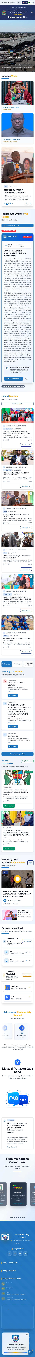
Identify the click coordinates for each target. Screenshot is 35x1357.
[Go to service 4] (17, 1217)
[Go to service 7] (23, 1217)
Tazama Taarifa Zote (12, 225)
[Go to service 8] (25, 1217)
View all (30, 862)
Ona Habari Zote (17, 404)
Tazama (14, 695)
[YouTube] (25, 1253)
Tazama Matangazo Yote (17, 754)
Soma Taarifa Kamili (12, 378)
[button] (17, 1134)
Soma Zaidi (7, 203)
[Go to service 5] (19, 1217)
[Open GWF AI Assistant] (30, 1352)
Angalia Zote (26, 761)
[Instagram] (15, 1253)
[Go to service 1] (10, 1217)
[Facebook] (10, 1253)
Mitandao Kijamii (15, 2)
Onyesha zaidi (12, 1147)
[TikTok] (20, 1253)
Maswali (5, 2)
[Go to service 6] (21, 1217)
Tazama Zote (27, 941)
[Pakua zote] (26, 952)
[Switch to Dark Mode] (19, 3)
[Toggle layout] (27, 1334)
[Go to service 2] (12, 1217)
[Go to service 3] (15, 1217)
